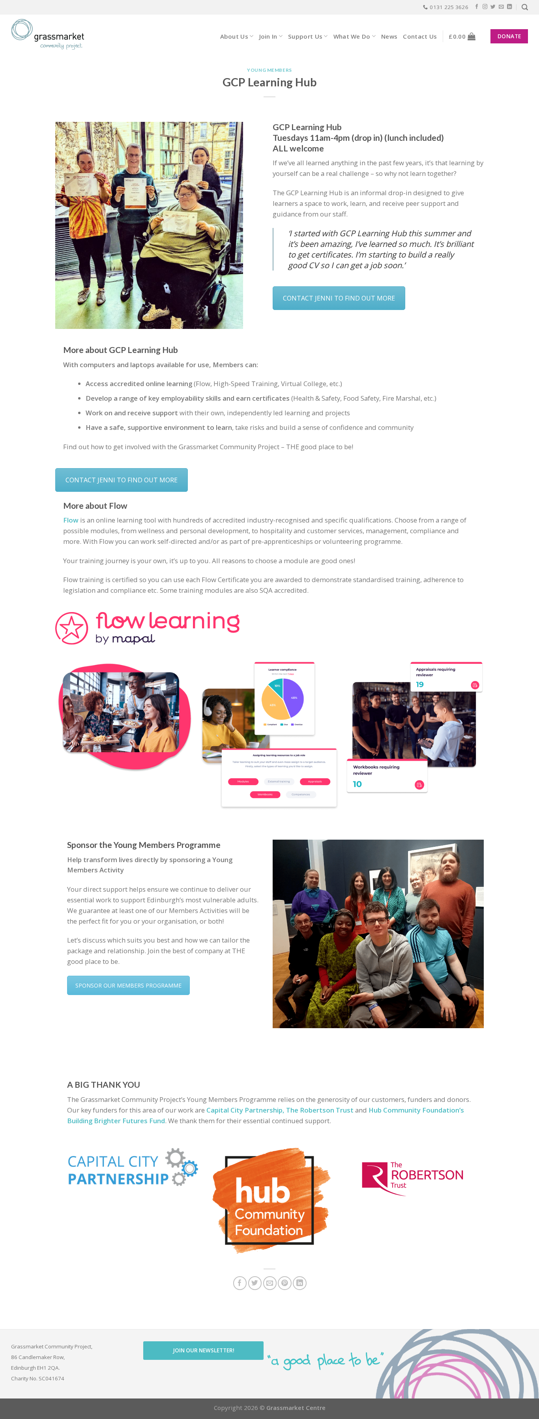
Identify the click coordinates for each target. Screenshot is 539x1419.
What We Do (352, 36)
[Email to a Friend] (270, 1283)
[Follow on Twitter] (493, 7)
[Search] (525, 7)
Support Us (305, 36)
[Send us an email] (501, 7)
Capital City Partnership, (245, 1110)
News (389, 36)
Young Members (269, 70)
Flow (71, 520)
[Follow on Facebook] (476, 7)
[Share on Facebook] (240, 1283)
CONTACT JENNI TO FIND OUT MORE (339, 298)
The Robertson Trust (320, 1110)
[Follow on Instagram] (485, 7)
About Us (234, 36)
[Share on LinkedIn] (300, 1283)
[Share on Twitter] (255, 1283)
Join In (268, 36)
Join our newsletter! (203, 1350)
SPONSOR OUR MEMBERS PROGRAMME (128, 985)
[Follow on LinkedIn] (509, 7)
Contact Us (420, 36)
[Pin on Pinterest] (285, 1283)
